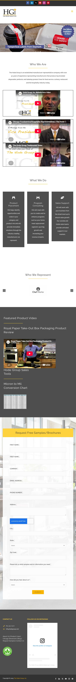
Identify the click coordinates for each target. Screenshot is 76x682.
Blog (19, 639)
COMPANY (14, 469)
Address (13, 504)
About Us (6, 636)
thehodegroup (45, 665)
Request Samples (9, 641)
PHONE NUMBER (16, 492)
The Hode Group (34, 665)
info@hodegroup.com (12, 629)
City (12, 528)
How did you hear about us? (20, 580)
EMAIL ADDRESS (16, 481)
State (12, 540)
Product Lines (15, 636)
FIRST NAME (15, 445)
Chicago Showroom (10, 639)
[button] (4, 290)
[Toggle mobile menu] (72, 11)
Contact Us (20, 641)
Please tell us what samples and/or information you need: (30, 564)
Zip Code (13, 552)
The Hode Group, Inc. (20, 678)
